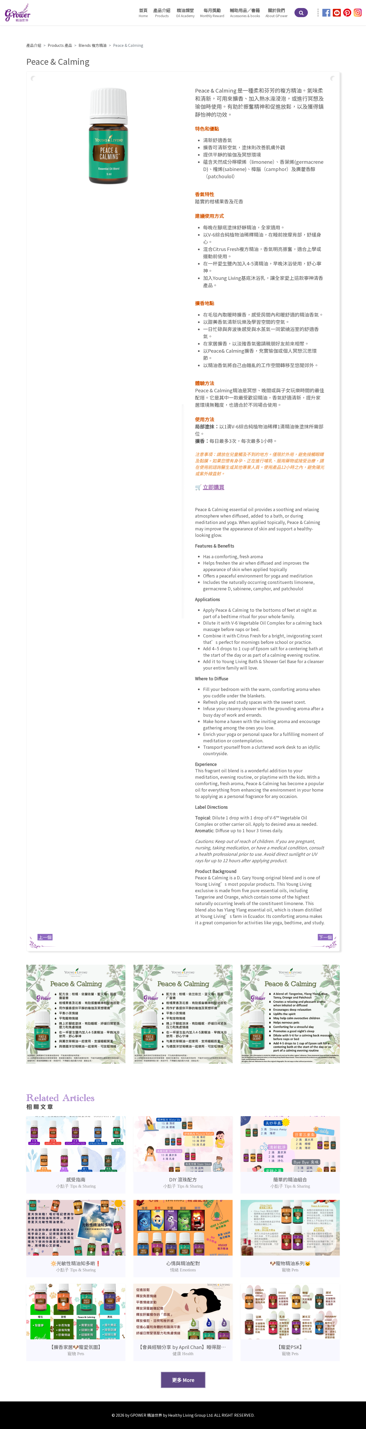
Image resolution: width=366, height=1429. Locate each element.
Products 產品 (60, 45)
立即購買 (213, 487)
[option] (108, 135)
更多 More (183, 1379)
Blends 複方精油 (93, 45)
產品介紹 (33, 45)
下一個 (325, 937)
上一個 (45, 937)
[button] (185, 12)
